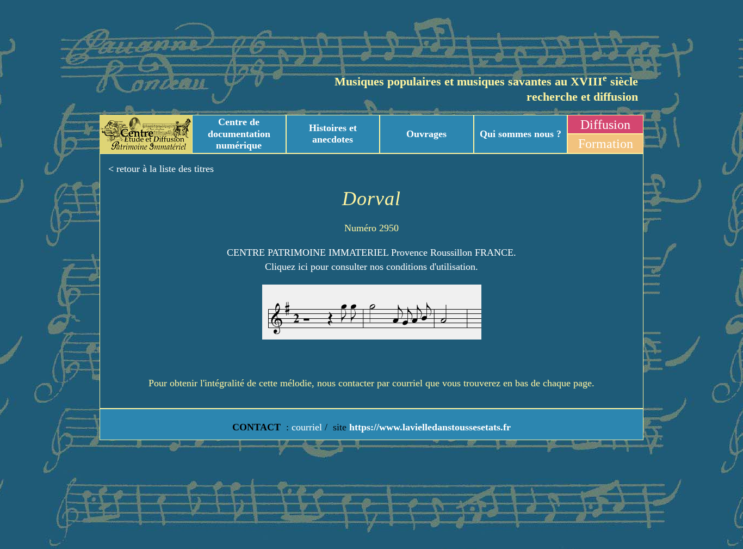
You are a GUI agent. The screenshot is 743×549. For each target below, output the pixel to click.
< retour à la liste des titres (161, 168)
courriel (307, 427)
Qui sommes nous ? (520, 133)
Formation (605, 144)
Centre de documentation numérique (239, 133)
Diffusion (605, 125)
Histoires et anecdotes (333, 133)
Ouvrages (426, 133)
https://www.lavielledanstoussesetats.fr (428, 427)
